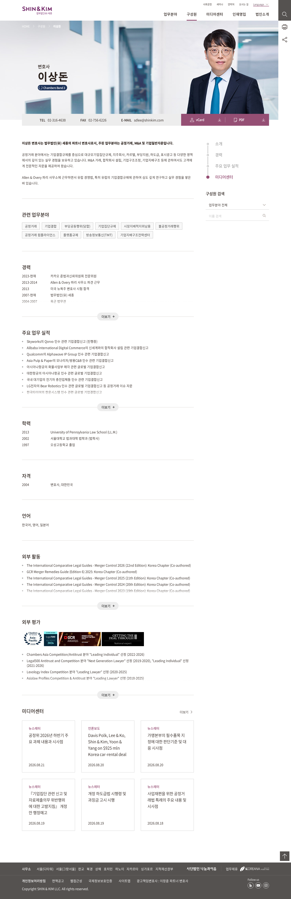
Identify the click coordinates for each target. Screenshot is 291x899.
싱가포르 (147, 868)
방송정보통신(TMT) (99, 234)
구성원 (192, 14)
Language (258, 4)
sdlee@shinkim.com (149, 120)
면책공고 (58, 880)
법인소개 (262, 14)
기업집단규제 (107, 226)
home (26, 26)
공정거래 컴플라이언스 (40, 234)
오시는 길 (243, 4)
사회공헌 (207, 4)
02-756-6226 (97, 120)
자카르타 (132, 868)
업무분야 (170, 14)
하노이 (119, 868)
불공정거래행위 (169, 226)
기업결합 (51, 226)
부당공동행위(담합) (77, 226)
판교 (81, 868)
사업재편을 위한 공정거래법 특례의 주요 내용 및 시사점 (166, 800)
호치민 (108, 868)
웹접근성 (76, 880)
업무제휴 (232, 868)
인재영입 (239, 14)
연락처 (231, 4)
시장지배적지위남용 (137, 226)
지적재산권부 (164, 868)
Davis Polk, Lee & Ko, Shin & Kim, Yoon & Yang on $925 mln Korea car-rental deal (107, 744)
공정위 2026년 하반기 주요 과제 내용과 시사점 (48, 738)
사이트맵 (124, 880)
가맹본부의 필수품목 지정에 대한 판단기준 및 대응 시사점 (166, 741)
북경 (90, 868)
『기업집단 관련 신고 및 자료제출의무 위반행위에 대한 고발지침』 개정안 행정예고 (48, 803)
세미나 (220, 4)
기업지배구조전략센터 (135, 234)
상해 (98, 868)
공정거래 (31, 226)
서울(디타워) (45, 868)
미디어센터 (214, 14)
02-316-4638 (57, 120)
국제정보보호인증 (100, 880)
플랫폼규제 (70, 234)
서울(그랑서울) (66, 868)
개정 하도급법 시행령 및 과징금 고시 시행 (107, 797)
